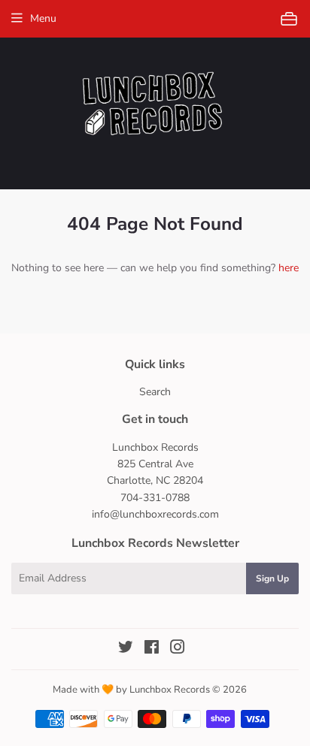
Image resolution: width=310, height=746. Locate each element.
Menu (43, 18)
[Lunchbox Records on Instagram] (177, 649)
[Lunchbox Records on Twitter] (125, 649)
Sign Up (272, 578)
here (288, 268)
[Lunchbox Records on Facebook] (152, 649)
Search (155, 392)
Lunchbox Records (169, 689)
